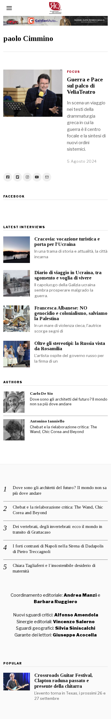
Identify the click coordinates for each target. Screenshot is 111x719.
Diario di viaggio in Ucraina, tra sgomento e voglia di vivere (68, 275)
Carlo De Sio (41, 393)
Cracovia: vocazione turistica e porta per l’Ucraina (67, 241)
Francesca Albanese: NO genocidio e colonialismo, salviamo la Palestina (70, 313)
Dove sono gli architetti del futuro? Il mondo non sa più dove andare (68, 402)
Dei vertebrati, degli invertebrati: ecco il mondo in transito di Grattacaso (57, 529)
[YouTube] (37, 177)
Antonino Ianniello (47, 421)
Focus (73, 71)
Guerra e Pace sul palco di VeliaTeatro (85, 85)
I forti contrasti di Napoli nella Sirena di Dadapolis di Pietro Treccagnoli (58, 549)
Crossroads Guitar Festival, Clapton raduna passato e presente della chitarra (63, 680)
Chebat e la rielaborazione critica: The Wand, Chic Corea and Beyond (63, 429)
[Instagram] (27, 177)
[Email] (46, 177)
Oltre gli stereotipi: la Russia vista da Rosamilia (69, 345)
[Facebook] (7, 177)
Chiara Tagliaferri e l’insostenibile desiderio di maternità (54, 568)
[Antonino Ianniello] (14, 429)
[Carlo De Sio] (14, 402)
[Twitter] (17, 177)
